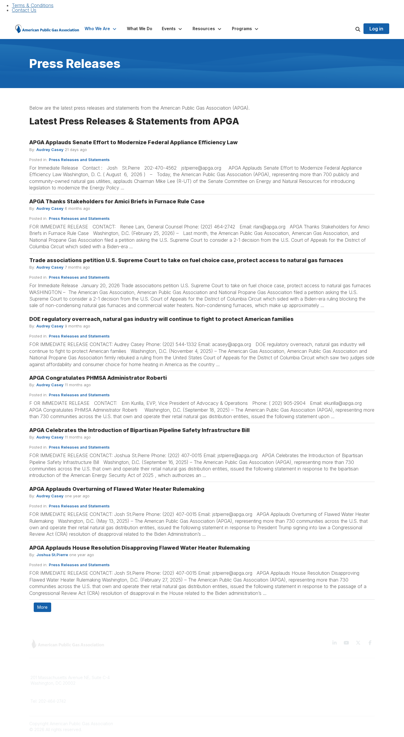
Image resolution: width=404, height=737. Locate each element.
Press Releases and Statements (79, 159)
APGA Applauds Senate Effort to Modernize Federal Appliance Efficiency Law (133, 142)
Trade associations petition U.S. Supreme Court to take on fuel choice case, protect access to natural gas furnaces (186, 260)
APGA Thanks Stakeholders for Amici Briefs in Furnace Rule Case (117, 201)
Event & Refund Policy (314, 694)
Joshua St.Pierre (52, 554)
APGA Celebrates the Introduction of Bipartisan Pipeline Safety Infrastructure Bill (139, 430)
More (42, 607)
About (124, 686)
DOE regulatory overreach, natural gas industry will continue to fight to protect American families (161, 319)
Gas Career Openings (139, 677)
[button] (101, 28)
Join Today (216, 694)
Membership (130, 694)
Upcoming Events (135, 703)
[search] (350, 28)
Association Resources (228, 686)
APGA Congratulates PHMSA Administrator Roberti (98, 378)
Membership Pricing (225, 677)
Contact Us (24, 10)
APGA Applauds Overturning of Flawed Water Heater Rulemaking (116, 489)
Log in (376, 29)
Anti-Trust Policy (308, 703)
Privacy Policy (307, 686)
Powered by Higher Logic (349, 723)
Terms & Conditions (33, 5)
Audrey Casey (50, 149)
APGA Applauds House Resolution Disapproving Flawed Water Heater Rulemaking (139, 548)
